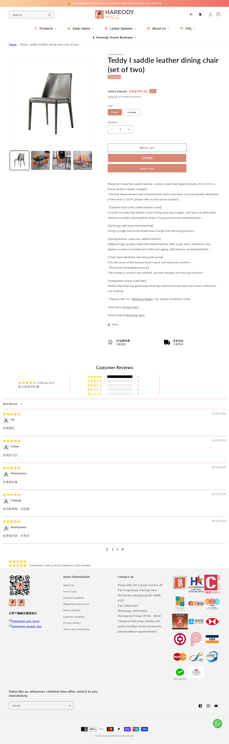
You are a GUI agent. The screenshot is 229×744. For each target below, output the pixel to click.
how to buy (70, 591)
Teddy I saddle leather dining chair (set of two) (49, 44)
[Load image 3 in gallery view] (40, 160)
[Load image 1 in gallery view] (19, 160)
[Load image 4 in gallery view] (61, 160)
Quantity (112, 122)
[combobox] (31, 14)
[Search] (49, 15)
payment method (73, 597)
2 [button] (113, 549)
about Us (68, 585)
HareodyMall (109, 736)
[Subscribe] (69, 705)
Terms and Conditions (76, 629)
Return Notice (72, 610)
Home (12, 44)
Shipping (112, 96)
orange (131, 112)
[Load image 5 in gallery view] (82, 160)
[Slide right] (89, 154)
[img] (12, 414)
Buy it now (147, 168)
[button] (119, 342)
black (114, 112)
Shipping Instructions (76, 603)
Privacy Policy (72, 622)
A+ (191, 14)
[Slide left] (13, 154)
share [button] (115, 324)
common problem (74, 616)
